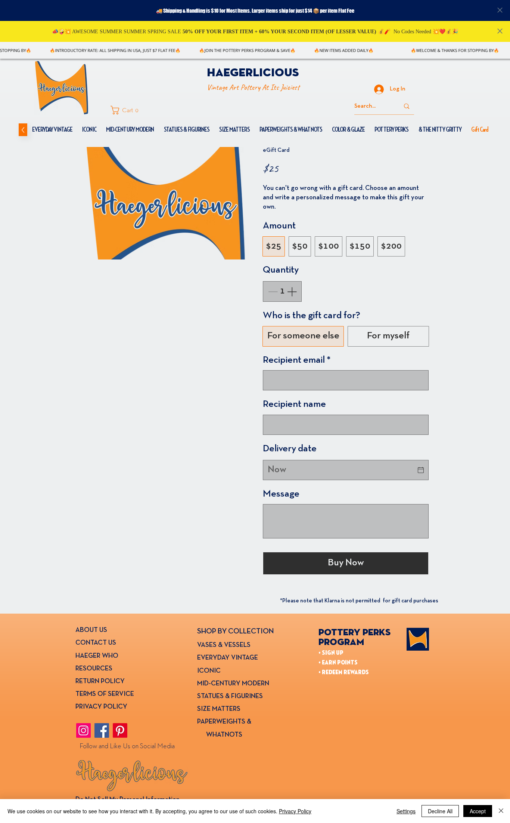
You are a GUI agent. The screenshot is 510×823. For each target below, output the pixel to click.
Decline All (440, 811)
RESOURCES (93, 669)
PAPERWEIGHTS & (224, 722)
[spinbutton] (282, 291)
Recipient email (297, 360)
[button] (127, 110)
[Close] (501, 811)
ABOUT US (91, 630)
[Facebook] (101, 730)
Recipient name (294, 404)
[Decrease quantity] (272, 291)
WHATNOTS (219, 735)
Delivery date (290, 449)
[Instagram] (83, 730)
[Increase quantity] (292, 291)
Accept (478, 811)
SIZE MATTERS (218, 709)
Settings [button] (406, 811)
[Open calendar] (420, 470)
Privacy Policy (295, 811)
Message (281, 494)
